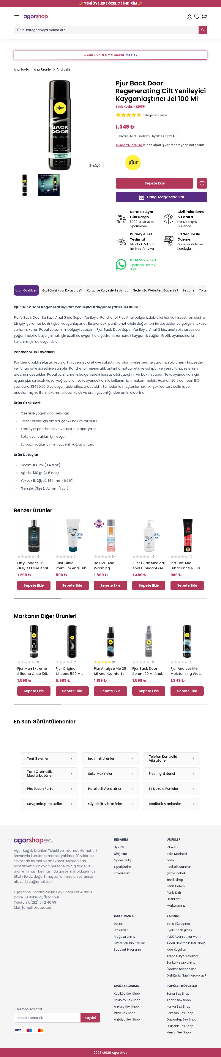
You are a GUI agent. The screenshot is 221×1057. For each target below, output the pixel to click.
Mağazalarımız (125, 936)
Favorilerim (122, 873)
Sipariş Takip (123, 860)
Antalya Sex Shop (127, 1019)
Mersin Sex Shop (179, 1032)
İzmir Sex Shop (125, 1013)
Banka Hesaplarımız (181, 962)
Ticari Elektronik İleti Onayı (186, 943)
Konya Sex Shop (178, 1006)
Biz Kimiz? (121, 930)
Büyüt (97, 166)
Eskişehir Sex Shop (180, 1026)
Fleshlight (174, 899)
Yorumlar (206, 290)
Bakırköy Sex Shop (127, 1000)
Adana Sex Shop (179, 1000)
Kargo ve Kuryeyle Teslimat (107, 290)
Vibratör (172, 847)
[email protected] (37, 907)
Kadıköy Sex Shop (127, 993)
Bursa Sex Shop (178, 993)
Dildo (170, 860)
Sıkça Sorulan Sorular (129, 943)
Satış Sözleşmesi (179, 924)
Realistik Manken (179, 867)
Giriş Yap (120, 854)
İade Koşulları (176, 949)
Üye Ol (119, 847)
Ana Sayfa (21, 69)
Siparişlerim (122, 867)
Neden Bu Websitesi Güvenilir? (155, 290)
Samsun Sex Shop (180, 1013)
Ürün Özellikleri (26, 290)
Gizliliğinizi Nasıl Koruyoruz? (62, 290)
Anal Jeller (64, 69)
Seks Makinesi (177, 854)
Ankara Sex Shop (126, 1006)
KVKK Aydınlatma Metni (184, 936)
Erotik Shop (175, 879)
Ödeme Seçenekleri (181, 969)
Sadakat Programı (127, 949)
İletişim (188, 290)
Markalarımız (176, 905)
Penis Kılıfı (174, 892)
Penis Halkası (176, 886)
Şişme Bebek (176, 873)
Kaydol (90, 1018)
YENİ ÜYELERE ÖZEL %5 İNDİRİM (110, 3)
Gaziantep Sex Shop (182, 1019)
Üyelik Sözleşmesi (180, 930)
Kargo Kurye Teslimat (183, 956)
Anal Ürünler (43, 69)
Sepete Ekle (34, 585)
